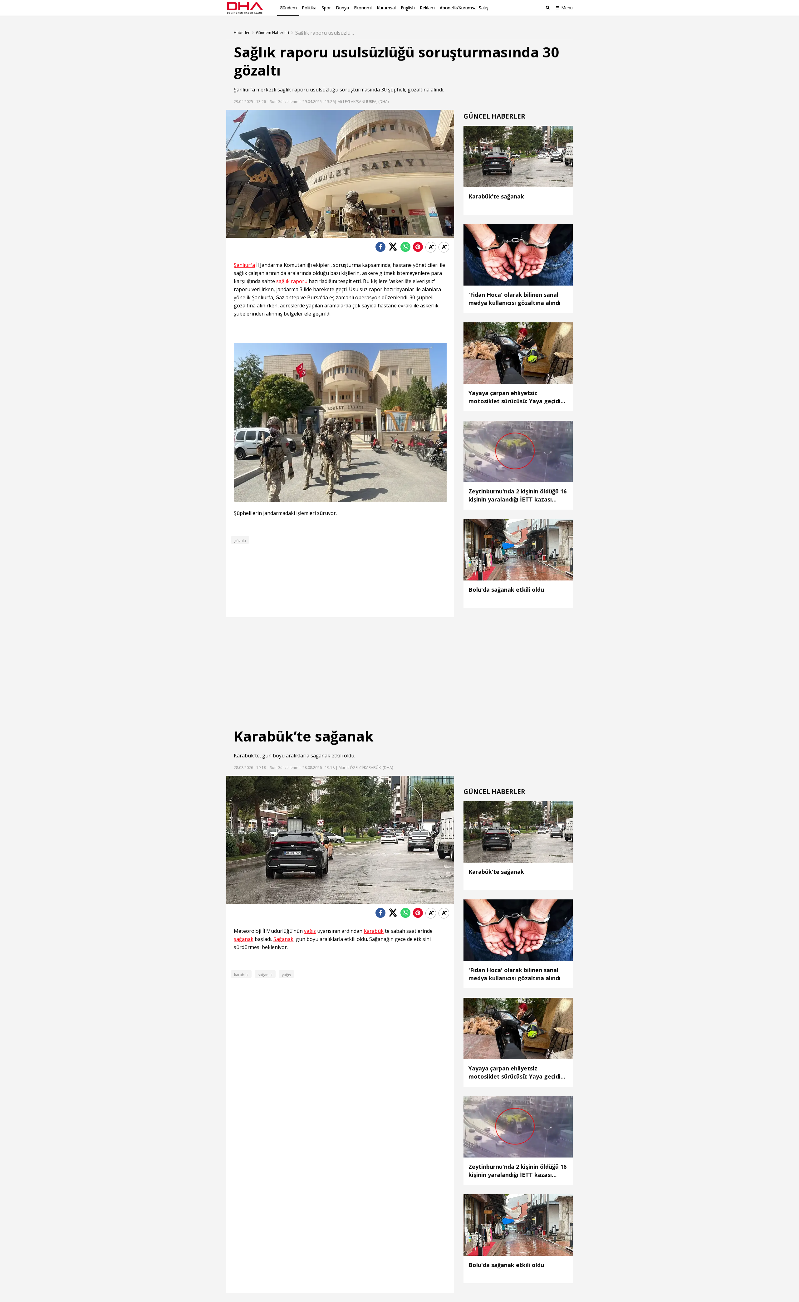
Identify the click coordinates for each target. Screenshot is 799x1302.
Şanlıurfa (244, 89)
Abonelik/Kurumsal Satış (464, 8)
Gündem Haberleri (272, 32)
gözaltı (240, 540)
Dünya (342, 8)
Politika (309, 8)
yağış (310, 931)
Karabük (244, 755)
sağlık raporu (293, 89)
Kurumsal (386, 8)
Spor (326, 8)
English (408, 8)
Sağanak (283, 939)
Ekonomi (363, 8)
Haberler (242, 32)
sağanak (320, 755)
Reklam (427, 8)
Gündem (288, 8)
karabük (241, 974)
